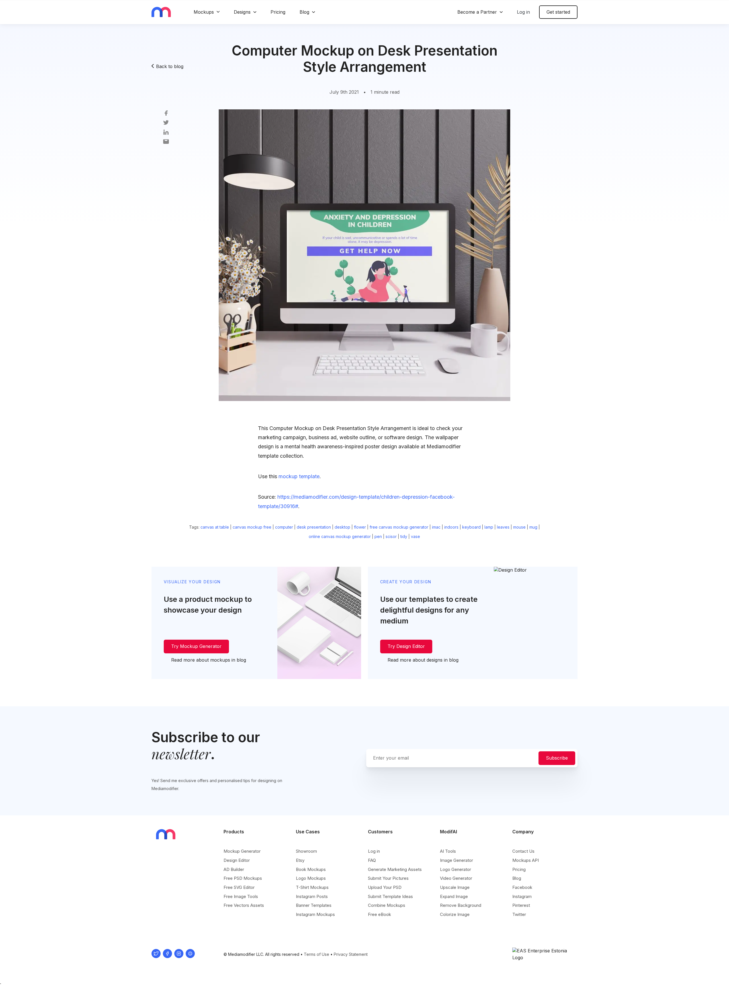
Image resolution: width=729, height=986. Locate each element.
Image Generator (456, 860)
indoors (451, 527)
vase (415, 536)
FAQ (372, 860)
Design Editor (237, 860)
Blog (304, 12)
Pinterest (521, 905)
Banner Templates (313, 905)
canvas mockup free (252, 527)
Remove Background (460, 905)
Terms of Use (316, 954)
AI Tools (448, 851)
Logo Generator (455, 869)
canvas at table (214, 527)
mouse (519, 527)
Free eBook (379, 914)
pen (378, 536)
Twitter (519, 914)
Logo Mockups (311, 878)
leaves (503, 527)
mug (533, 527)
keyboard (471, 527)
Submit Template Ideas (390, 896)
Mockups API (525, 860)
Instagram (522, 896)
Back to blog (169, 66)
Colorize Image (455, 914)
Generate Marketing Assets (395, 869)
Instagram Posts (312, 896)
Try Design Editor (406, 646)
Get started (558, 12)
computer (284, 527)
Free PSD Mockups (243, 878)
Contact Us (523, 851)
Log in (523, 12)
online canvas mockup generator (340, 536)
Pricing (278, 12)
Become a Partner (477, 12)
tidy (403, 536)
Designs (242, 12)
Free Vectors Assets (244, 905)
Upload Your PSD (385, 887)
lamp (488, 527)
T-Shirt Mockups (312, 887)
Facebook (522, 887)
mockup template (299, 476)
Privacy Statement (351, 954)
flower (360, 527)
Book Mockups (311, 869)
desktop (342, 527)
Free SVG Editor (239, 887)
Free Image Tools (241, 896)
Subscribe (557, 758)
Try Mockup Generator (196, 646)
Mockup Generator (242, 851)
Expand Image (454, 896)
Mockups (204, 12)
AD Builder (234, 869)
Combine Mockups (386, 905)
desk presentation (314, 527)
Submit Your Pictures (388, 878)
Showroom (306, 851)
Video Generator (456, 878)
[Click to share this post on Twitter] (166, 122)
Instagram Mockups (315, 914)
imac (436, 527)
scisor (391, 536)
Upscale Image (455, 887)
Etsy (300, 860)
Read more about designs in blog (423, 660)
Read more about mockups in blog (208, 660)
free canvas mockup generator (399, 527)
